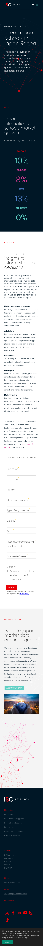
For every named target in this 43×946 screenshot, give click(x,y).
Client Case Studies (12, 835)
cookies (15, 931)
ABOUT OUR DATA (14, 688)
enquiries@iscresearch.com (15, 894)
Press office (9, 900)
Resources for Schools (13, 831)
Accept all (8, 942)
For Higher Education (13, 823)
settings (24, 938)
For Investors (9, 827)
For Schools (9, 814)
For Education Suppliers (14, 819)
